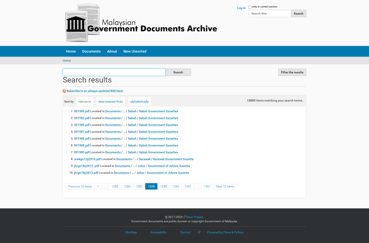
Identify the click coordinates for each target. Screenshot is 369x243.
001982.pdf (82, 118)
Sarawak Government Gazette (173, 159)
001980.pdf (82, 111)
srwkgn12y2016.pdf (87, 159)
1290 (175, 186)
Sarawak (145, 159)
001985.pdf (82, 125)
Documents (91, 51)
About (112, 51)
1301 (207, 186)
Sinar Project (194, 217)
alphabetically (139, 101)
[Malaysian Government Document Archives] (140, 23)
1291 (187, 186)
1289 (163, 186)
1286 (127, 186)
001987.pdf (82, 131)
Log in (241, 8)
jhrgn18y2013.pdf (86, 172)
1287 (139, 186)
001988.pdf (82, 138)
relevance (84, 101)
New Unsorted (134, 51)
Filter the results (292, 72)
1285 (114, 186)
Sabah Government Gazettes (158, 111)
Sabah (132, 111)
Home (71, 51)
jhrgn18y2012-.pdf (86, 166)
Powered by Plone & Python (225, 232)
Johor (141, 166)
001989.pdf (82, 152)
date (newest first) (110, 101)
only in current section (264, 6)
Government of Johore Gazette (169, 166)
